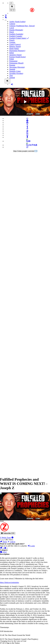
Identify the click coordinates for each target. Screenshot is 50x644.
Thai (11, 75)
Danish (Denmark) (16, 30)
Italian (11, 53)
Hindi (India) (14, 49)
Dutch (11, 32)
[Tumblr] (27, 127)
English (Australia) (16, 34)
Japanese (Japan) (15, 55)
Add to (12, 542)
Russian (12, 65)
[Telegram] (27, 121)
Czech (11, 28)
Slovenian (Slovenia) (17, 67)
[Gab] (27, 141)
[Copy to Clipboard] (27, 147)
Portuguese (13, 61)
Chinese (12, 24)
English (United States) (18, 38)
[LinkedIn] (27, 133)
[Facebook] (27, 123)
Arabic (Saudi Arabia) (17, 22)
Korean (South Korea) (17, 57)
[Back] (11, 3)
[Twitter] (27, 125)
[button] (7, 533)
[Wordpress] (27, 135)
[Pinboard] (27, 137)
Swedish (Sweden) (16, 73)
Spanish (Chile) (15, 71)
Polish (11, 59)
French (11, 40)
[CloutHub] (27, 145)
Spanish (12, 69)
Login (32, 546)
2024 (4, 552)
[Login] (11, 84)
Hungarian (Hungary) (17, 51)
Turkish (12, 78)
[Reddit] (27, 131)
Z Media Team (5, 538)
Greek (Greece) (15, 44)
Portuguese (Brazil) (16, 63)
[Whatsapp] (27, 119)
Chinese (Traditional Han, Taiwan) (22, 26)
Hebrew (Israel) (15, 46)
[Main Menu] (12, 6)
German (12, 42)
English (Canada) (15, 36)
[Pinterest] (27, 129)
